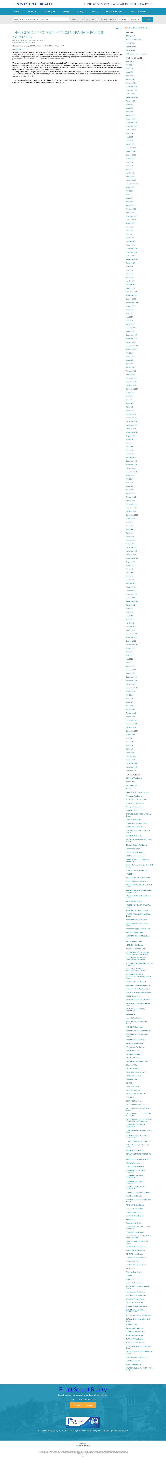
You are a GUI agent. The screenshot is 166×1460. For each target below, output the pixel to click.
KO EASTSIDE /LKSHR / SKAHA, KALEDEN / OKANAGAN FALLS (137, 953)
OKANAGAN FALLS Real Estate (137, 1061)
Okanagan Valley (132, 1065)
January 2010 (130, 717)
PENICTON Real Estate (134, 1209)
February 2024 (131, 148)
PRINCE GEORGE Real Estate (136, 1265)
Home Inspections (114, 11)
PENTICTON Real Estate (135, 1232)
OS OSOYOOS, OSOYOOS (135, 1094)
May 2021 (129, 230)
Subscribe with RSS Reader (137, 28)
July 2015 (129, 479)
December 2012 (131, 590)
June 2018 (129, 356)
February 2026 (131, 83)
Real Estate (130, 1279)
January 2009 (130, 760)
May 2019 (129, 317)
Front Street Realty (133, 848)
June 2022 (129, 194)
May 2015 (129, 486)
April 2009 (129, 749)
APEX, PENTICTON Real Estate (137, 792)
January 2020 (130, 288)
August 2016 (130, 436)
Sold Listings (130, 50)
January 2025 (130, 119)
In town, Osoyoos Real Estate (136, 870)
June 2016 (129, 443)
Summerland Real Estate (134, 1328)
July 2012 (129, 608)
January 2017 (130, 418)
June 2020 (129, 270)
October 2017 (131, 385)
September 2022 (132, 184)
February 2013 (131, 583)
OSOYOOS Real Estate (134, 1101)
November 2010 (131, 681)
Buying (95, 11)
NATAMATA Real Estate (134, 1043)
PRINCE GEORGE (132, 1261)
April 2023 (129, 169)
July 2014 (129, 522)
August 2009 (130, 735)
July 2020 (129, 266)
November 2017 (131, 382)
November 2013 (131, 551)
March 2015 (130, 493)
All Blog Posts (131, 36)
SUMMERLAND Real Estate (135, 1332)
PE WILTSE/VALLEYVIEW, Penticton (139, 1192)
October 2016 (131, 428)
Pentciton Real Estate (133, 1212)
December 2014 (131, 504)
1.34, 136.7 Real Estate (134, 778)
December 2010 (131, 677)
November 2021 (131, 216)
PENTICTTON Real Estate (135, 1250)
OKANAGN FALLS (132, 1068)
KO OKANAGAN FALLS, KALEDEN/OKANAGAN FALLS (137, 970)
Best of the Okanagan (133, 39)
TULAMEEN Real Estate (134, 1335)
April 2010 (129, 706)
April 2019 (129, 320)
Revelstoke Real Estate (134, 1283)
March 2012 (130, 623)
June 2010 (129, 699)
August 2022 (130, 187)
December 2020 (131, 248)
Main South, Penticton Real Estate (138, 989)
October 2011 (131, 641)
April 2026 (129, 76)
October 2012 (131, 598)
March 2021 (130, 238)
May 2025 (129, 108)
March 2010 (130, 709)
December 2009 (131, 720)
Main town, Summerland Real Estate (138, 992)
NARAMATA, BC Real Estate (136, 1040)
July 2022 (129, 191)
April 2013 (129, 576)
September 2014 (132, 515)
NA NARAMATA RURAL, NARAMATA (139, 1000)
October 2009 (131, 727)
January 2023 (130, 176)
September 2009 (132, 731)
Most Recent (130, 61)
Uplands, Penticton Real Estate (137, 1357)
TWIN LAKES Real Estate (135, 1342)
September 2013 (132, 558)
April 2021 (129, 234)
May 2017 (129, 403)
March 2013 (130, 580)
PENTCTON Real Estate (134, 1216)
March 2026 (130, 79)
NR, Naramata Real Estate (135, 1047)
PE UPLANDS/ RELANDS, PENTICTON (135, 1177)
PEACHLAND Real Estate (135, 1205)
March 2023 (130, 173)
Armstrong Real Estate (134, 796)
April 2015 (129, 490)
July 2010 (129, 695)
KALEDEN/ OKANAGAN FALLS (137, 910)
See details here (18, 49)
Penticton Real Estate (133, 1223)
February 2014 (131, 540)
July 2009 (129, 738)
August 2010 (130, 691)
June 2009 (129, 742)
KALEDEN (129, 874)
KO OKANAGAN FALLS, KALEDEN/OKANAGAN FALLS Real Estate (138, 976)
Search (147, 19)
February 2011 (131, 670)
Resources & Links (138, 11)
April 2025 (129, 112)
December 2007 (131, 771)
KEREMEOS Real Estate (134, 945)
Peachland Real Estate (134, 1196)
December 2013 (131, 547)
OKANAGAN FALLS (133, 1058)
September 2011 (132, 645)
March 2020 (130, 281)
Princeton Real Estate (133, 1272)
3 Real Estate (130, 782)
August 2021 (130, 223)
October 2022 (131, 180)
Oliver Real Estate (132, 1086)
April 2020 (129, 277)
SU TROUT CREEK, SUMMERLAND (138, 1315)
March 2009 (130, 753)
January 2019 (130, 331)
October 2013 (131, 554)
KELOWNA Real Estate (134, 941)
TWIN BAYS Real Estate (134, 1339)
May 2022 (129, 198)
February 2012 (131, 626)
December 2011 (131, 634)
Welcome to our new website (136, 54)
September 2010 (132, 688)
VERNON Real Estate (133, 1364)
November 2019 (131, 295)
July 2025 (129, 104)
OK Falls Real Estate (133, 1054)
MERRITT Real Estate (133, 996)
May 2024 (129, 137)
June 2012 (129, 612)
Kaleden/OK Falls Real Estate (136, 919)
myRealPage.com (83, 1445)
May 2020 (129, 274)
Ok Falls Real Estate (133, 1050)
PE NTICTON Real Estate (135, 1167)
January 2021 (130, 245)
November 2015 (131, 464)
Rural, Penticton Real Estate (136, 1295)
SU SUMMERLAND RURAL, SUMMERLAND (135, 1311)
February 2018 (131, 371)
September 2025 (132, 97)
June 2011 (129, 655)
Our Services (49, 11)
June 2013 (129, 569)
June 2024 (129, 133)
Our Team (31, 11)
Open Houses (131, 47)
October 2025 (131, 94)
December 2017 (131, 378)
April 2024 (129, 140)
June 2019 (129, 313)
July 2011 (129, 652)
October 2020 (131, 256)
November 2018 (131, 338)
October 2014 (131, 511)
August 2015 (130, 475)
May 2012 (129, 616)
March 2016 (130, 454)
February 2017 (131, 414)
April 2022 (129, 202)
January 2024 (130, 151)
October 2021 (131, 220)
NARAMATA (130, 1014)
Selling (66, 11)
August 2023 (130, 158)
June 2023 (129, 162)
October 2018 (131, 342)
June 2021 (129, 227)
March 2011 (130, 666)
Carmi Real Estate (132, 810)
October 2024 (131, 130)
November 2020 (131, 252)
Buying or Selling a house (134, 807)
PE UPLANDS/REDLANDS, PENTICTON (135, 1182)
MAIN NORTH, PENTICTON (136, 982)
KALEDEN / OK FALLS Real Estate (138, 878)
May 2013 (129, 572)
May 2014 (129, 529)
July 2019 (129, 310)
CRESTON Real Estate (134, 836)
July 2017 (129, 396)
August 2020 (130, 263)
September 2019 (132, 302)
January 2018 (130, 374)
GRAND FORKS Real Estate (136, 856)
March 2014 (130, 536)
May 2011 (129, 659)
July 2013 (129, 565)
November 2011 (131, 637)
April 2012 (129, 619)
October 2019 (131, 299)
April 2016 (129, 450)
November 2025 (131, 90)
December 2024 (131, 122)
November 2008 (131, 767)
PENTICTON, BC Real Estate (136, 1247)
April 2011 (129, 663)
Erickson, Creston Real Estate (136, 845)
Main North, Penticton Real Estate (138, 985)
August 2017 (130, 392)
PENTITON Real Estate (134, 1254)
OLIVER (129, 1083)
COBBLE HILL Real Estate (135, 827)
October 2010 (131, 684)
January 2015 (130, 500)
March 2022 (130, 205)
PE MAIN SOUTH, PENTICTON (137, 1159)
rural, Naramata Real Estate (135, 1292)
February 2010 (131, 713)
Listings (80, 11)
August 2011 (130, 648)
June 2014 (129, 526)
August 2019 (130, 306)
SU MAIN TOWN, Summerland (136, 1306)
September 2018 (132, 346)
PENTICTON (130, 1219)
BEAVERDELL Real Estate (135, 803)
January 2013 (130, 587)
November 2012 (131, 594)
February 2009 (131, 756)
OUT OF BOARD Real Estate (136, 1104)
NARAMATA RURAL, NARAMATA (138, 1031)
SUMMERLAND (131, 1324)
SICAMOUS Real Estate (134, 1303)
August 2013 (130, 562)
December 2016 (131, 421)
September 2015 (132, 472)
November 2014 (131, 508)
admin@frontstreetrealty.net (132, 4)
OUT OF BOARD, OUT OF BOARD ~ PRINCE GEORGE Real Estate (139, 1120)
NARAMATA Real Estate (134, 1027)
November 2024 (131, 126)
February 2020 (131, 284)
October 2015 (131, 468)
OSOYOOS (130, 1097)
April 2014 (129, 533)
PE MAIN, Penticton (133, 1163)
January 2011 (130, 673)
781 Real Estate (131, 785)
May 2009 (129, 745)
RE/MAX (129, 1275)
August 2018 (130, 349)
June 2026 (129, 68)
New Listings (130, 43)
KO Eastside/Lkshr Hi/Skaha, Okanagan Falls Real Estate (136, 959)
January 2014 (130, 544)
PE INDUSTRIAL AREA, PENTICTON (139, 1141)
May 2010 (129, 702)
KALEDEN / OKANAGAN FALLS (137, 881)
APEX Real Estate (132, 789)
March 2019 (130, 324)
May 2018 (129, 360)
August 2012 (130, 605)
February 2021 (131, 241)
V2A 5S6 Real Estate (133, 1361)
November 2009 (131, 724)
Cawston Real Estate (133, 819)
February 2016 (131, 457)
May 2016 (129, 446)
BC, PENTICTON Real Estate (136, 800)
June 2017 (129, 400)
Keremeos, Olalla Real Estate (136, 949)
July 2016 (129, 439)
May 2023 (129, 166)
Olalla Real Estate (132, 1079)
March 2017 (130, 410)
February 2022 (131, 209)
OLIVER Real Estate (133, 1090)
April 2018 (129, 364)
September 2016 (132, 432)
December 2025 (131, 86)
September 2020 (132, 259)
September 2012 (132, 601)
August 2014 (130, 518)
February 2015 (131, 497)
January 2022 (130, 212)
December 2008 (131, 763)
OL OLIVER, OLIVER (133, 1076)
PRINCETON (130, 1268)
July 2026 (129, 65)
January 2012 (130, 630)
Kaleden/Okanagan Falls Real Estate (138, 929)
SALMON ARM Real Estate (135, 1299)
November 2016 (131, 425)
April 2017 (129, 407)
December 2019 (131, 292)
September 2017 (132, 389)
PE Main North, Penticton (135, 1150)
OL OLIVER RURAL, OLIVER (136, 1072)
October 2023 (131, 155)
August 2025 (130, 101)
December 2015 (131, 461)
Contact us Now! (83, 1405)
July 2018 (129, 353)
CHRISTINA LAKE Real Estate (136, 823)
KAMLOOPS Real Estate (134, 932)
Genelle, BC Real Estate (134, 852)
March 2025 (130, 115)
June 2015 (129, 482)
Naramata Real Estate (133, 1018)
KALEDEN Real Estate (133, 901)
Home (16, 11)
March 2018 (130, 367)
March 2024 (130, 144)
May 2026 (129, 72)
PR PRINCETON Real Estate (136, 1257)
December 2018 (131, 335)
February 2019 (131, 328)
